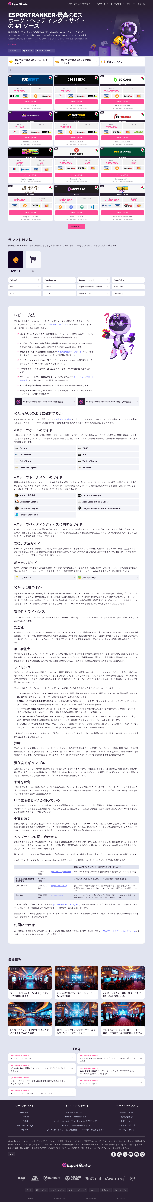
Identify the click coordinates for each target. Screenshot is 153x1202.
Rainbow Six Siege (25, 1125)
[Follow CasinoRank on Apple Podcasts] (142, 1154)
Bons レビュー (76, 105)
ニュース (141, 4)
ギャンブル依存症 (91, 1198)
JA (10, 1154)
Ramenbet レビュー (30, 141)
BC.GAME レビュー (122, 105)
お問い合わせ (127, 1116)
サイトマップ (121, 1198)
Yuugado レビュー (30, 216)
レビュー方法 (127, 1121)
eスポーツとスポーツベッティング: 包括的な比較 (75, 1121)
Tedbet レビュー (76, 179)
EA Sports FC (25, 1129)
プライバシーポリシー (127, 1129)
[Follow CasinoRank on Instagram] (119, 1154)
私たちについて (127, 1112)
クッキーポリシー (59, 1198)
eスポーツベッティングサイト (79, 4)
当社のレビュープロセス (58, 324)
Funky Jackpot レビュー (30, 179)
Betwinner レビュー (122, 179)
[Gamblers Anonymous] (35, 1178)
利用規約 (30, 1198)
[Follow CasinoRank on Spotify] (136, 1154)
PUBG (25, 1121)
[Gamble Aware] (105, 1178)
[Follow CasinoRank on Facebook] (113, 1154)
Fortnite (25, 1116)
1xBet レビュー (30, 105)
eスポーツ (101, 4)
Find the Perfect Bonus (75, 1116)
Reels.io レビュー (76, 216)
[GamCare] (52, 1178)
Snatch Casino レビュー (122, 216)
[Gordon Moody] (73, 1178)
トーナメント (116, 4)
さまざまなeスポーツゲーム (69, 352)
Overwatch (25, 1112)
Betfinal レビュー (76, 141)
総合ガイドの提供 (63, 419)
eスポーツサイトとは (75, 1112)
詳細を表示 (75, 226)
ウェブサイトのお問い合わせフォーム (119, 931)
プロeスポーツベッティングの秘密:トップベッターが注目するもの (75, 1129)
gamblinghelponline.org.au (65, 904)
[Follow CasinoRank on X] (125, 1154)
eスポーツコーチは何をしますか (76, 1125)
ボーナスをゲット (30, 101)
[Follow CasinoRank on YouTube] (130, 1154)
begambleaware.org (59, 886)
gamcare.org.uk (57, 895)
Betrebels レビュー (122, 141)
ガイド (129, 4)
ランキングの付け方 (127, 1125)
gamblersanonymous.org (61, 872)
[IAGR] (22, 1178)
